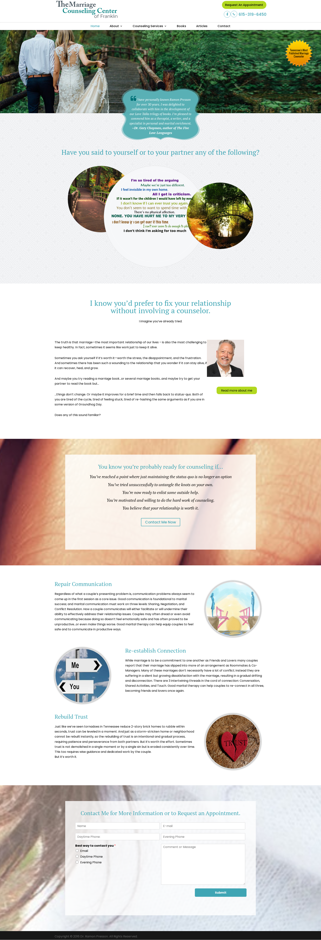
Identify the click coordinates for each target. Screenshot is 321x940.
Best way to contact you (95, 846)
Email (84, 851)
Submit (220, 892)
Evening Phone (91, 862)
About (114, 26)
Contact (224, 26)
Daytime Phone (91, 856)
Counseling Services (148, 26)
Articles (201, 26)
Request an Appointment (244, 5)
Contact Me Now (160, 522)
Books (181, 26)
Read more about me (236, 390)
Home (95, 26)
